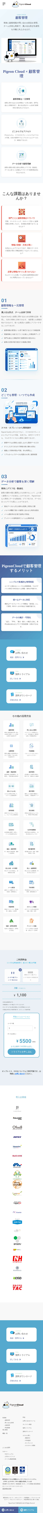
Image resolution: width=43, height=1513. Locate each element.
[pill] (12, 975)
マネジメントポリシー (16, 1499)
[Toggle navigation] (4, 4)
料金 (24, 1417)
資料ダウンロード (28, 1431)
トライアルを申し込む (21, 1052)
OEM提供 (27, 1440)
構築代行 (27, 1438)
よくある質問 (6, 1447)
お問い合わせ (20, 1074)
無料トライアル (27, 1428)
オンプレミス (29, 1443)
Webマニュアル (9, 1454)
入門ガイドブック (10, 1456)
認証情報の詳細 (7, 1488)
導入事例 (5, 1430)
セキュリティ (18, 1497)
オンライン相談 (27, 1424)
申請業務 (7, 1427)
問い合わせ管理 (9, 1422)
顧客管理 (7, 1420)
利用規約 (26, 1497)
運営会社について (8, 1497)
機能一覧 (5, 1433)
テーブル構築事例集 (10, 1459)
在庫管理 (7, 1425)
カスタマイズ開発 (30, 1445)
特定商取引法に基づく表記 (31, 1499)
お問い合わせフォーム (29, 1421)
